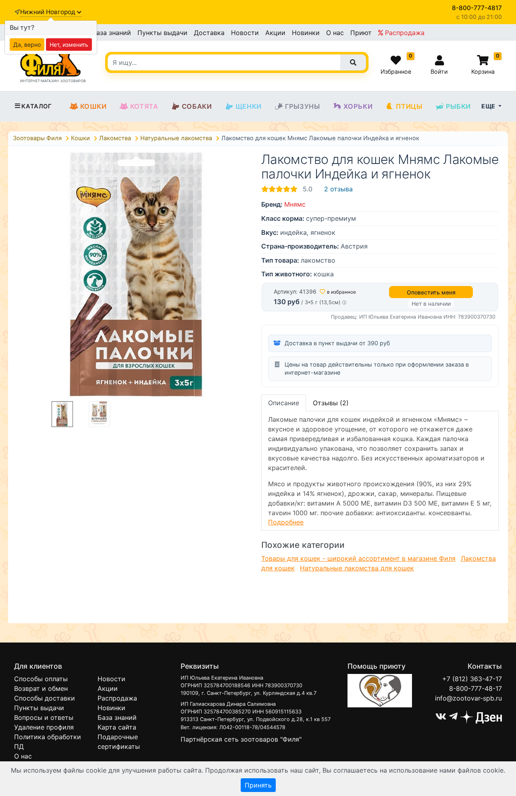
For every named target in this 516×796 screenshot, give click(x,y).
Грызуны (302, 106)
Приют (361, 33)
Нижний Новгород (48, 12)
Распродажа (403, 33)
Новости (245, 33)
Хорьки (358, 106)
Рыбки (458, 106)
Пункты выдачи (162, 33)
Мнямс (295, 204)
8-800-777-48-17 (475, 688)
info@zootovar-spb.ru (468, 698)
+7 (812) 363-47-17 (472, 679)
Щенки (248, 106)
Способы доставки (44, 698)
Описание (283, 403)
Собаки (197, 106)
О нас (335, 33)
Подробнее (286, 522)
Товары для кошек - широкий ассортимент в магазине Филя (358, 558)
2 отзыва (338, 189)
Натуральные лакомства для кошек (357, 568)
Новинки (306, 33)
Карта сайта (117, 727)
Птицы (409, 106)
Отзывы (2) (331, 403)
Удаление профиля (44, 727)
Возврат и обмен (41, 688)
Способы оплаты (41, 679)
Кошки (93, 106)
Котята (144, 106)
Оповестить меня (431, 292)
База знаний (111, 33)
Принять (258, 785)
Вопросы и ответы (43, 717)
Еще (489, 106)
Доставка (209, 33)
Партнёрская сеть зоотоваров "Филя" (241, 739)
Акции (275, 33)
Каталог (36, 106)
